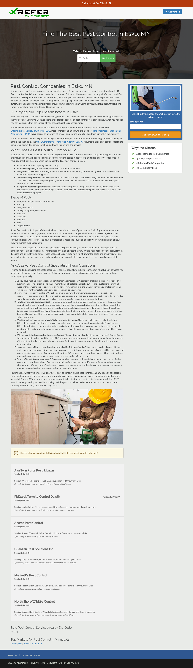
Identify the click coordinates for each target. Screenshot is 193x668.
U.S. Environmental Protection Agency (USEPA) (59, 141)
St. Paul (38, 643)
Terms (42, 662)
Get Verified (174, 11)
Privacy (34, 662)
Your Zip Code (137, 121)
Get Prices (107, 58)
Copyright (52, 662)
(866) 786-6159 (102, 3)
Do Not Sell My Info (69, 662)
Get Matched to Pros (154, 134)
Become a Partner (31, 655)
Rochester (28, 643)
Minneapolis (16, 643)
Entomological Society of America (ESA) (30, 130)
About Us (12, 655)
